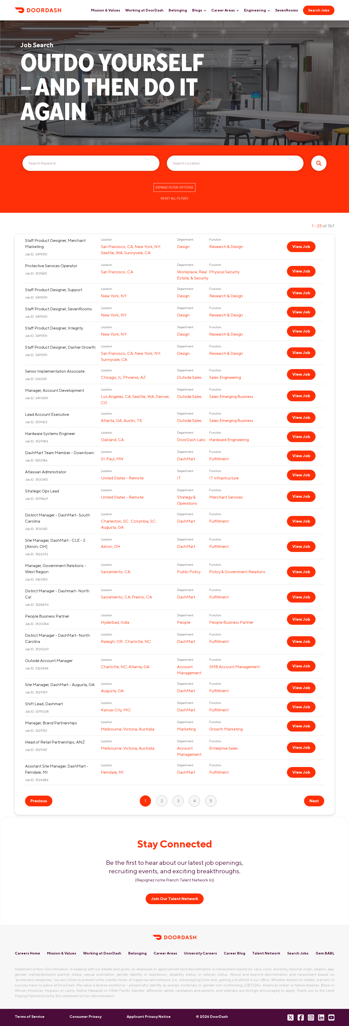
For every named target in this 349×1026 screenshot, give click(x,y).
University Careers (200, 953)
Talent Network (266, 953)
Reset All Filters (174, 198)
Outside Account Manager (49, 660)
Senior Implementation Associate (55, 371)
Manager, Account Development (54, 390)
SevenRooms (286, 10)
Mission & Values (105, 10)
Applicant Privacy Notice (149, 1017)
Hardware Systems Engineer (50, 433)
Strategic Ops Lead (42, 491)
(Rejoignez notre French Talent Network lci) (174, 880)
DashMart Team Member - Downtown (59, 452)
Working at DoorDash (144, 10)
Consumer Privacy (85, 1017)
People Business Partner (47, 616)
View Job (301, 246)
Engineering (255, 10)
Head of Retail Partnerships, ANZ (55, 742)
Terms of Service (29, 1017)
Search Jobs (318, 10)
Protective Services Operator (51, 265)
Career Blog (234, 953)
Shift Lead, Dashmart (44, 703)
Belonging (178, 10)
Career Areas (223, 10)
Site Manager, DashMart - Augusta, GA (60, 684)
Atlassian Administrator (45, 471)
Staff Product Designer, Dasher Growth (60, 347)
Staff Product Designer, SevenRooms (58, 308)
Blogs (197, 10)
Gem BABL (325, 953)
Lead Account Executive (47, 414)
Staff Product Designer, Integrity (54, 328)
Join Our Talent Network (174, 898)
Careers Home (27, 953)
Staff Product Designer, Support (53, 289)
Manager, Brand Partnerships (51, 723)
